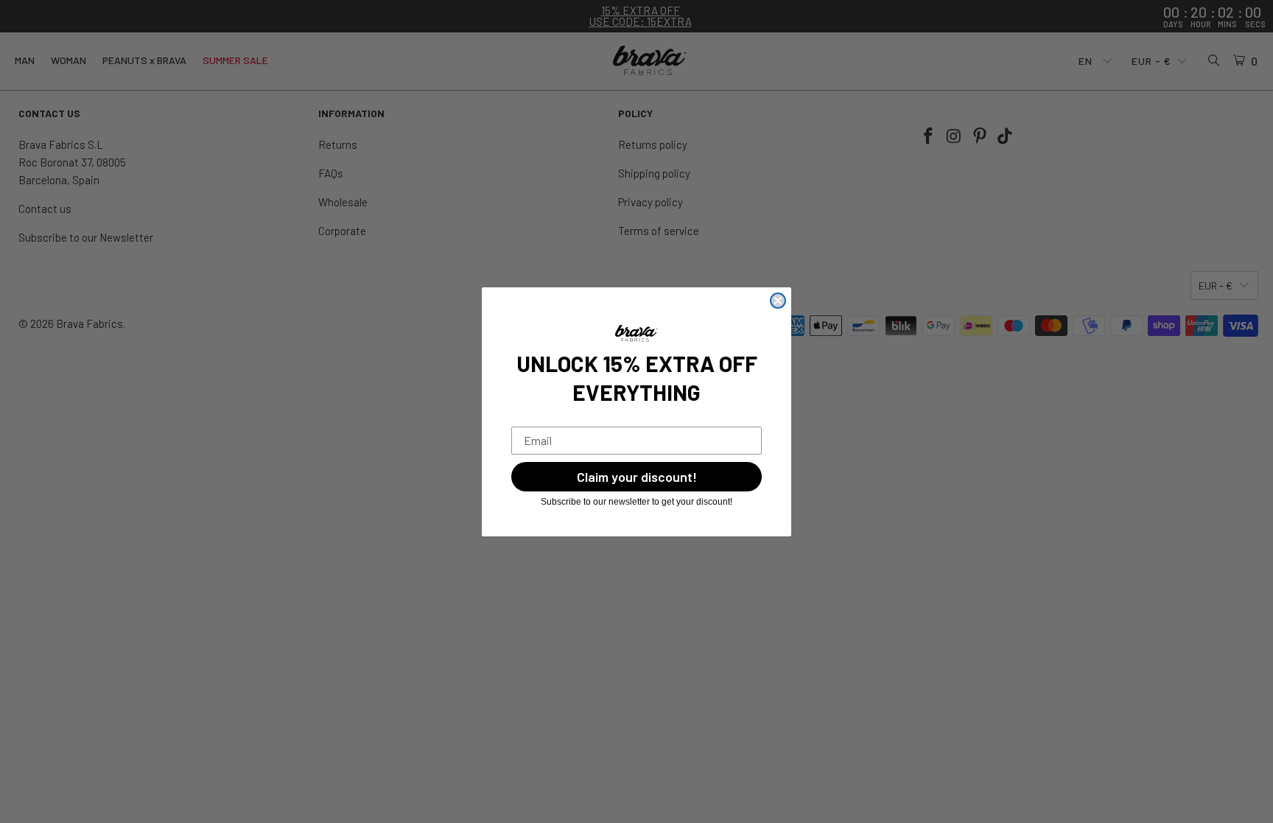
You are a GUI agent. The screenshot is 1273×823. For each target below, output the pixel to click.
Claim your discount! (637, 477)
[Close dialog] (778, 300)
